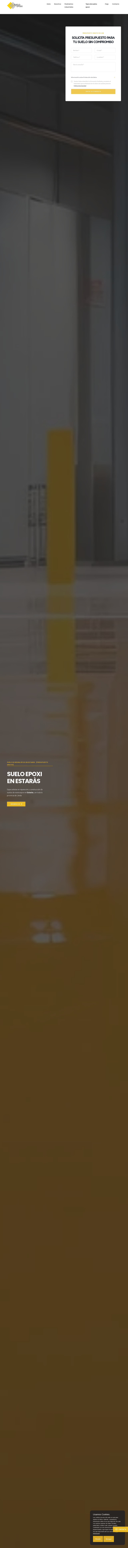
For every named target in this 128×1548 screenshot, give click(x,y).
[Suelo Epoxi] (15, 6)
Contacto (115, 4)
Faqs (106, 4)
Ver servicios (15, 804)
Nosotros (57, 4)
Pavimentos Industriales (69, 5)
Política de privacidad (80, 86)
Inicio (49, 4)
